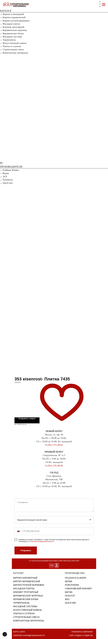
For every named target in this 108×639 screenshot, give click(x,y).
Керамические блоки (13, 33)
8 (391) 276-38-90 (54, 465)
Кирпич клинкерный (13, 14)
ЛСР (5, 176)
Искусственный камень (14, 43)
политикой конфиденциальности (41, 541)
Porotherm (8, 179)
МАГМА (68, 592)
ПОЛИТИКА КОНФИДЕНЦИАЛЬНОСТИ (29, 635)
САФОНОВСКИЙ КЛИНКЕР (78, 588)
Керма (6, 173)
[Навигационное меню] (103, 4)
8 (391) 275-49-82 (54, 445)
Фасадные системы (12, 36)
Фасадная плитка (11, 23)
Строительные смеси (13, 49)
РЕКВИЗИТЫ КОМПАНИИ (82, 632)
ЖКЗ (67, 599)
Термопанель (9, 39)
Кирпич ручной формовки (16, 20)
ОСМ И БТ (70, 596)
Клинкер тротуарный (13, 27)
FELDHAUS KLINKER (75, 578)
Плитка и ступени (12, 46)
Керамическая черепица (15, 30)
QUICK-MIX (70, 603)
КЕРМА (68, 581)
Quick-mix (8, 183)
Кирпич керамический (14, 17)
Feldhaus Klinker (11, 170)
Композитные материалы (15, 52)
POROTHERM (72, 585)
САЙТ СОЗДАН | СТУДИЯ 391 (81, 635)
